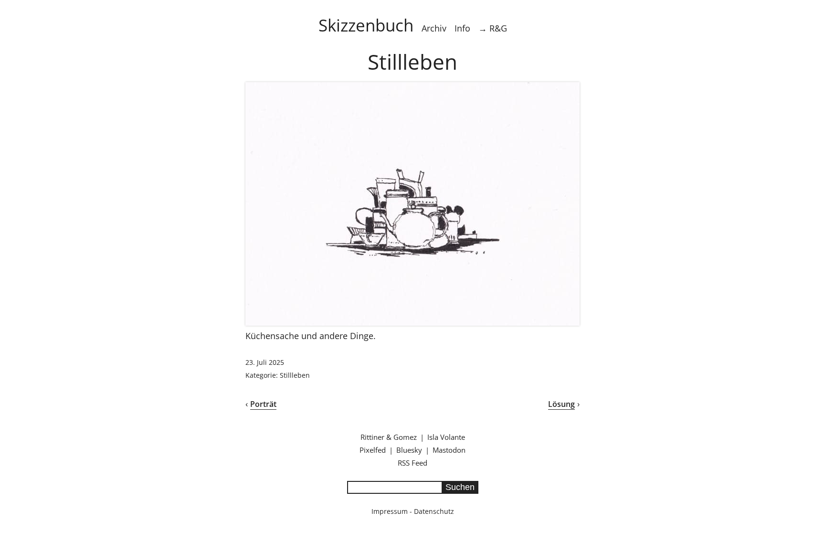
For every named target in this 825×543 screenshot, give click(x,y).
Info (462, 28)
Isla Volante (446, 437)
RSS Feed (412, 463)
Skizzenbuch (365, 24)
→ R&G (492, 28)
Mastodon (449, 450)
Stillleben (295, 375)
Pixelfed (373, 450)
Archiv (434, 28)
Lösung (561, 404)
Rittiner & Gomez (388, 437)
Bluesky (409, 450)
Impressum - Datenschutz (412, 511)
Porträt (263, 404)
